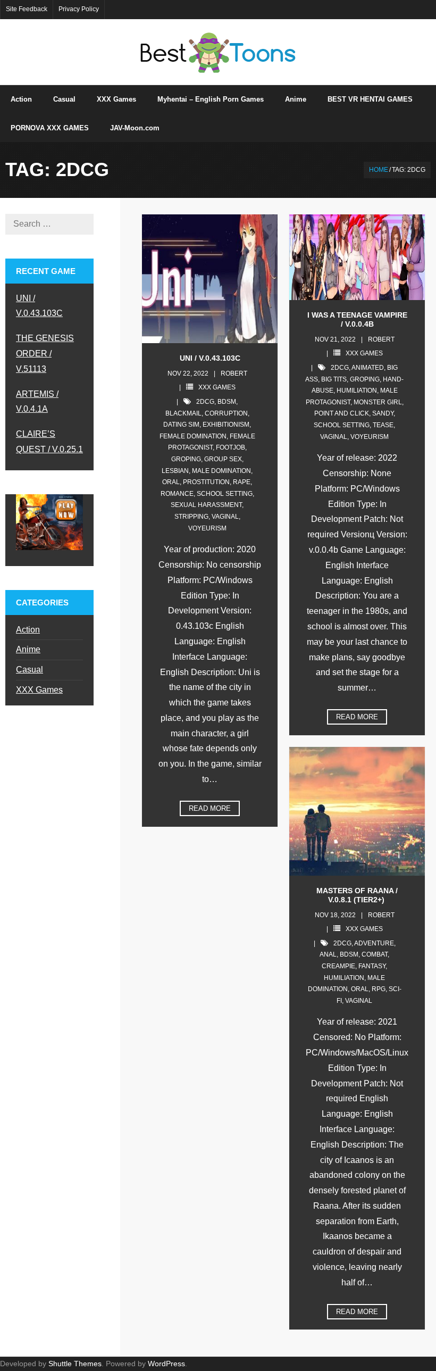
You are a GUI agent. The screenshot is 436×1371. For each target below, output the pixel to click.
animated (367, 367)
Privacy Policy (78, 9)
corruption (226, 413)
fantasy (371, 966)
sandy (382, 413)
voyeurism (207, 528)
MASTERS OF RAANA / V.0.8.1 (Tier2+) (357, 895)
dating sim (181, 424)
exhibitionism (226, 424)
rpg (378, 989)
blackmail (183, 413)
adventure (374, 943)
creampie (338, 966)
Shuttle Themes (75, 1363)
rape (241, 482)
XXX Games (217, 387)
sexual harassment (206, 505)
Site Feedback (26, 9)
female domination (193, 436)
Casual (29, 669)
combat (375, 954)
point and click (341, 413)
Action (28, 629)
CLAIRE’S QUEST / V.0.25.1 (49, 441)
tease (383, 425)
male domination (221, 471)
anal (328, 954)
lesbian (175, 471)
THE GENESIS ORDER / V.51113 (45, 353)
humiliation (357, 390)
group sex (223, 459)
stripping (191, 516)
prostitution (206, 482)
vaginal (225, 516)
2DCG (205, 401)
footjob (230, 447)
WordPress (166, 1363)
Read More (210, 808)
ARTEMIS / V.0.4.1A (37, 401)
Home (378, 169)
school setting (225, 493)
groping (186, 459)
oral (171, 482)
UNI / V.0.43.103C (210, 358)
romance (177, 493)
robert (234, 373)
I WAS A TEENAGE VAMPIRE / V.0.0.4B (357, 319)
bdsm (226, 401)
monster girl (378, 402)
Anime (28, 649)
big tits (334, 379)
